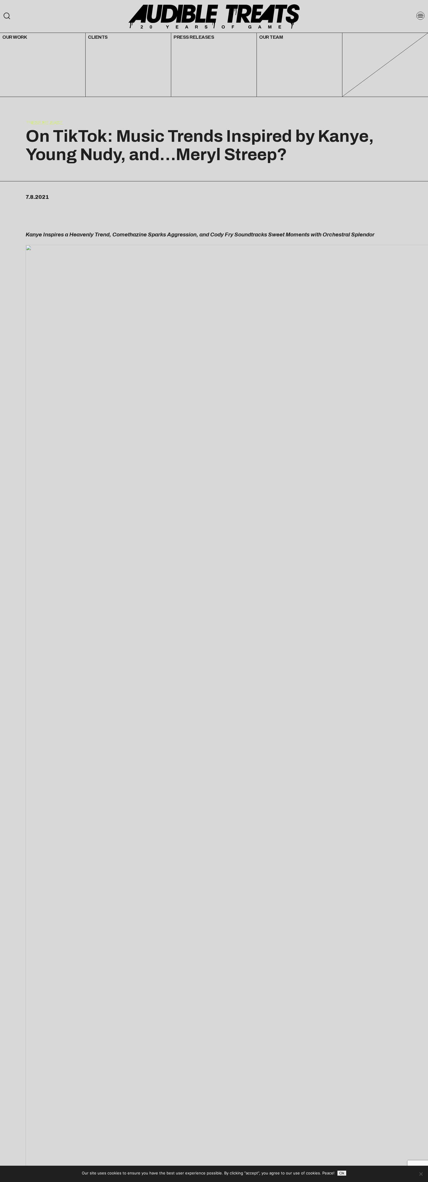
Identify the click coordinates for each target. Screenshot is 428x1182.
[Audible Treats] (214, 16)
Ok (341, 1173)
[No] (421, 1174)
